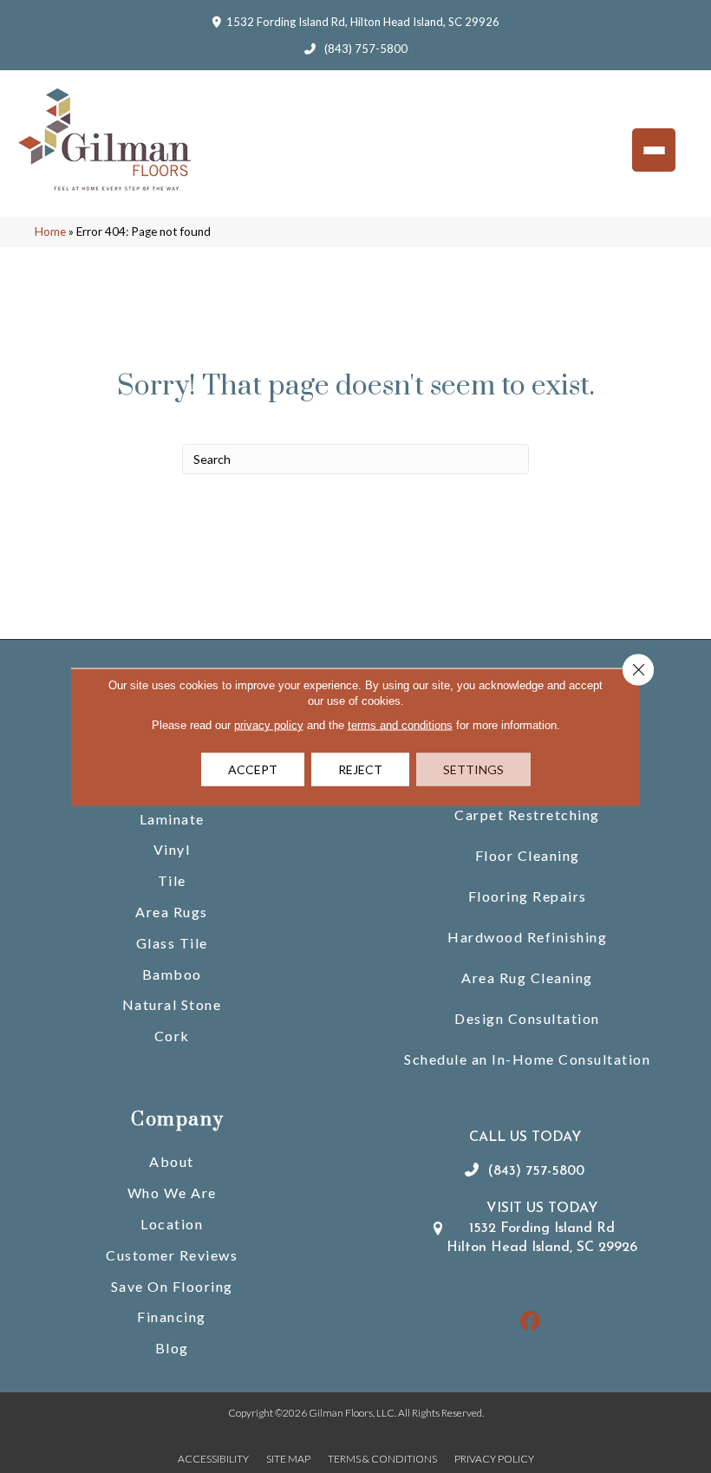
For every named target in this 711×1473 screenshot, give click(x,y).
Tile (172, 880)
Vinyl (172, 849)
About (171, 1161)
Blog (172, 1347)
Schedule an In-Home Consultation (527, 1059)
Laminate (172, 819)
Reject (360, 768)
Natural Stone (172, 1004)
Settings (473, 768)
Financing (171, 1316)
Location (171, 1224)
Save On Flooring (172, 1286)
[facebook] (531, 1322)
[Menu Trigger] (653, 150)
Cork (172, 1035)
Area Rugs (171, 911)
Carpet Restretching (527, 814)
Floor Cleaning (527, 855)
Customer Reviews (172, 1255)
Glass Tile (172, 943)
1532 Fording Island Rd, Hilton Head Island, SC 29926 (362, 22)
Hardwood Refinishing (527, 937)
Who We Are (172, 1192)
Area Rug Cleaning (527, 977)
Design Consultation (527, 1018)
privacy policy (268, 724)
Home (50, 231)
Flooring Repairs (527, 896)
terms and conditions (400, 724)
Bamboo (172, 974)
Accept (252, 768)
